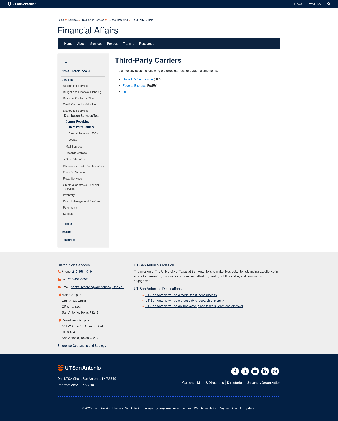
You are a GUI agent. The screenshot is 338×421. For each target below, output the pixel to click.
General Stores (75, 159)
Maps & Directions (210, 382)
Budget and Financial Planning (82, 92)
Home (61, 19)
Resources (146, 43)
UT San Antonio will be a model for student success (181, 295)
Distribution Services (93, 19)
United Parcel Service (138, 79)
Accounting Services (76, 85)
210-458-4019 (82, 271)
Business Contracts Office (79, 98)
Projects (112, 43)
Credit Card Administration (80, 104)
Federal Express (134, 85)
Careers (188, 382)
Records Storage (76, 153)
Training (128, 43)
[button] (328, 3)
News (298, 3)
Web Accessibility (205, 408)
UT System (247, 408)
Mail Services (74, 146)
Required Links (228, 408)
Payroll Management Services (82, 201)
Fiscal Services (73, 178)
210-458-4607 (78, 279)
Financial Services (75, 172)
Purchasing (70, 207)
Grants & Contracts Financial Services (81, 187)
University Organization (263, 382)
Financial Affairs (88, 29)
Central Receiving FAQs (83, 133)
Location (74, 139)
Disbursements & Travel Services (84, 166)
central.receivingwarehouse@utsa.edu (97, 287)
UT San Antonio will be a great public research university (184, 300)
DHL (126, 91)
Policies (186, 408)
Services (73, 19)
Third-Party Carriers (142, 19)
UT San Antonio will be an (194, 306)
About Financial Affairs (75, 71)
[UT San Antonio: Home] (22, 4)
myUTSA (314, 3)
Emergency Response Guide (161, 408)
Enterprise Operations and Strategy (82, 345)
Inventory (69, 195)
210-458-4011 (86, 384)
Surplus (68, 213)
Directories (235, 382)
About (81, 43)
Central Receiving (118, 19)
